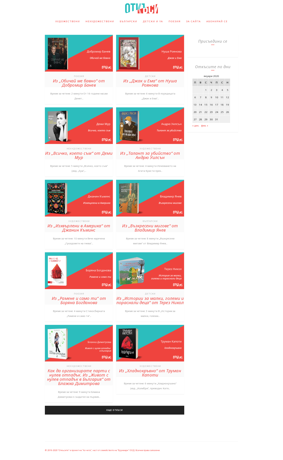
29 (205, 119)
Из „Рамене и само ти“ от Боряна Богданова (79, 300)
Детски (150, 76)
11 (222, 97)
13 (195, 104)
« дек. (195, 125)
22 (205, 112)
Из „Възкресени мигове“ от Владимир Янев (150, 228)
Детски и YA (153, 21)
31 (216, 119)
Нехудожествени (99, 21)
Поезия (175, 21)
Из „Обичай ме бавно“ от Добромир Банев (79, 83)
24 (216, 112)
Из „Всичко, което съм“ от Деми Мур (79, 155)
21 (200, 112)
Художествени (67, 21)
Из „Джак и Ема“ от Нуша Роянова (150, 83)
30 (211, 119)
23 (211, 112)
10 (216, 97)
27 (195, 119)
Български (128, 21)
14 (200, 104)
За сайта (193, 21)
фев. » (204, 125)
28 (200, 119)
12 (227, 97)
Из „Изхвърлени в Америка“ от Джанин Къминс (78, 228)
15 (205, 104)
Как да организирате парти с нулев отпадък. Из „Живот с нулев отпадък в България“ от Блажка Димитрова (79, 377)
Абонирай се (217, 21)
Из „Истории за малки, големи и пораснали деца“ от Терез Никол (150, 300)
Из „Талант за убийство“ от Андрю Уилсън (150, 155)
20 (195, 112)
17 (216, 104)
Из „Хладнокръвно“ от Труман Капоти (150, 373)
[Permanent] (79, 72)
